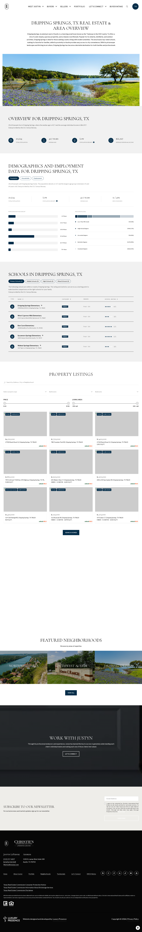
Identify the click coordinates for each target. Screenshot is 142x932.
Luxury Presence (60, 919)
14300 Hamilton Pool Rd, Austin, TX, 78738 (30, 328)
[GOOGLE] (103, 873)
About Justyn (18, 874)
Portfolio (79, 6)
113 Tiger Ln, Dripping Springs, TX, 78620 (29, 348)
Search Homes (71, 532)
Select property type (10, 392)
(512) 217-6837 (9, 859)
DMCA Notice (91, 874)
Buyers (50, 6)
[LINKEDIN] (120, 873)
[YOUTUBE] (131, 873)
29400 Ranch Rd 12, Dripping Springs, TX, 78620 (31, 308)
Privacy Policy (121, 811)
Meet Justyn (34, 6)
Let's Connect (96, 6)
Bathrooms (52, 392)
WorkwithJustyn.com (11, 865)
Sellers (64, 6)
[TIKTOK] (125, 873)
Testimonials (61, 874)
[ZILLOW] (136, 873)
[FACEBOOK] (114, 873)
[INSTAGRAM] (108, 873)
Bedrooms (98, 392)
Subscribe (121, 818)
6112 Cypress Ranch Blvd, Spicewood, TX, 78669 (31, 318)
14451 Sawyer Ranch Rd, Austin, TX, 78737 (30, 338)
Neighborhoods (46, 874)
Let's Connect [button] (71, 754)
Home (5, 874)
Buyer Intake (116, 6)
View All (71, 693)
